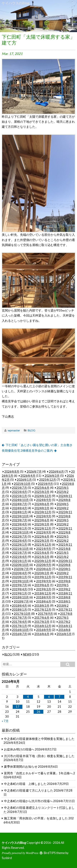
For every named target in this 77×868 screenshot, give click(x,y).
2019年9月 (43, 581)
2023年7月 (19, 520)
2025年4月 (19, 492)
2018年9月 (43, 597)
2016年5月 (64, 634)
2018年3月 (41, 605)
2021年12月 (42, 544)
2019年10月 (20, 581)
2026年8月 (11, 471)
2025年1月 (19, 496)
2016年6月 (41, 634)
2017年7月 (19, 617)
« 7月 (5, 721)
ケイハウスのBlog (15, 3)
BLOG (31, 430)
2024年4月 (19, 508)
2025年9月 (45, 484)
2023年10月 (20, 516)
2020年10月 (20, 565)
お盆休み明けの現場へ (19, 749)
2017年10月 (22, 614)
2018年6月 (43, 601)
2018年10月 (20, 597)
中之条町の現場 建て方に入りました (28, 790)
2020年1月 (19, 577)
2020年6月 (43, 569)
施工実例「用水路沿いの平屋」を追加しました (36, 818)
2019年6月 (41, 585)
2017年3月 (41, 622)
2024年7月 (19, 504)
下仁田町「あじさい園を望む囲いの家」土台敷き (39, 445)
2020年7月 (21, 569)
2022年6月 (41, 536)
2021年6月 (41, 553)
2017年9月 (45, 614)
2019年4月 (19, 589)
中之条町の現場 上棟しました (25, 784)
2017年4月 (19, 622)
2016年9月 (43, 630)
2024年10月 (20, 500)
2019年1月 (19, 593)
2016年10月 (20, 630)
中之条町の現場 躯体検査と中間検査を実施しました (39, 739)
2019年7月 (19, 585)
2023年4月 (19, 524)
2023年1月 (19, 528)
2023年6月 (41, 520)
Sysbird (7, 858)
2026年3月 (52, 476)
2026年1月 (24, 479)
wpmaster (14, 430)
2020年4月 (19, 573)
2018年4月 (19, 605)
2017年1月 (19, 626)
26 (38, 711)
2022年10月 (20, 532)
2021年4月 (19, 557)
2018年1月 (19, 609)
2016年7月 (19, 634)
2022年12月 (42, 528)
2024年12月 (42, 496)
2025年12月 (47, 479)
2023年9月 (43, 516)
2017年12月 (42, 609)
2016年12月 (42, 626)
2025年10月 (22, 484)
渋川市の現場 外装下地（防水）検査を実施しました (39, 756)
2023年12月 (42, 512)
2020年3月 (41, 573)
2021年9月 (43, 549)
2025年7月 (19, 488)
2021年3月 (41, 557)
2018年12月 (42, 593)
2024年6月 (41, 504)
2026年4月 (27, 476)
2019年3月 (43, 589)
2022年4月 (19, 540)
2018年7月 (21, 601)
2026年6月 (56, 471)
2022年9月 (43, 532)
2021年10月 (20, 549)
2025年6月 (41, 488)
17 (17, 706)
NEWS (27, 654)
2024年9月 (43, 500)
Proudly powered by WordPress (20, 853)
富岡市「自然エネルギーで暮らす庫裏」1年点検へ (38, 773)
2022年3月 (41, 540)
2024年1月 (19, 512)
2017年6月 (41, 617)
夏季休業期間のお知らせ (20, 766)
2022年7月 (19, 536)
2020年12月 (42, 561)
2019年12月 (42, 577)
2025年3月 (41, 492)
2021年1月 (19, 561)
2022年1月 (19, 544)
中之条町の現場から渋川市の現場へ (28, 801)
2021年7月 (19, 553)
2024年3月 (41, 508)
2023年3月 (41, 524)
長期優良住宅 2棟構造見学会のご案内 (27, 450)
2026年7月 (34, 471)
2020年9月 (43, 565)
